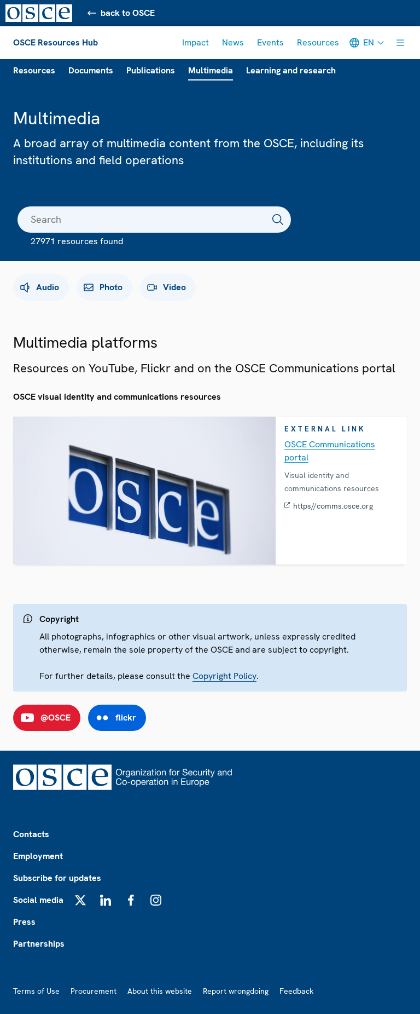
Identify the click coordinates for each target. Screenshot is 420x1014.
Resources (318, 42)
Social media (38, 900)
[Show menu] (400, 43)
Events (270, 42)
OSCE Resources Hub (55, 42)
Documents (90, 70)
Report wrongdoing (236, 991)
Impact (195, 42)
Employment (38, 856)
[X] (80, 900)
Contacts (31, 834)
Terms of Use (36, 991)
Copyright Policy (224, 676)
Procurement (93, 991)
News (233, 42)
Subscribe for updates (57, 878)
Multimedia (210, 70)
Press (24, 921)
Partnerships (39, 943)
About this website (159, 991)
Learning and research (291, 70)
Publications (150, 70)
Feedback (296, 991)
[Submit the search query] (278, 219)
